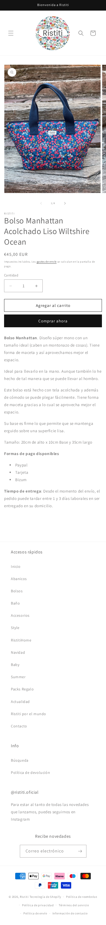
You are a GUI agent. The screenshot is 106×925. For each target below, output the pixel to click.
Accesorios (20, 615)
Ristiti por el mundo (28, 713)
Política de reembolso (81, 897)
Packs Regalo (22, 689)
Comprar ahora (53, 320)
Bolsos (17, 590)
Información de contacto (70, 913)
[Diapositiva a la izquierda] (41, 203)
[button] (11, 33)
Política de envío (35, 913)
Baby (15, 664)
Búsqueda (20, 760)
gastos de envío (47, 261)
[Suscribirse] (80, 851)
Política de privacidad (38, 905)
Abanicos (19, 578)
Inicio (16, 566)
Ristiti (24, 897)
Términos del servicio (74, 905)
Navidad (18, 652)
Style (15, 627)
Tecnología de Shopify (45, 897)
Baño (15, 603)
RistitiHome (21, 640)
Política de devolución (30, 772)
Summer (18, 676)
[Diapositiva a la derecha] (65, 203)
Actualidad (20, 701)
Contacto (19, 726)
